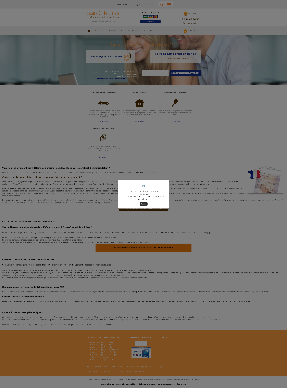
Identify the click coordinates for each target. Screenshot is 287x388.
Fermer (143, 204)
